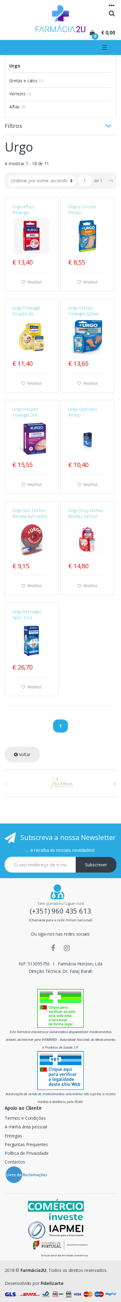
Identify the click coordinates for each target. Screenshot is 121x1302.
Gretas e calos (23, 81)
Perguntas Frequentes (26, 1144)
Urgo (14, 66)
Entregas (13, 1136)
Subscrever (96, 865)
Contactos (15, 1162)
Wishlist (34, 282)
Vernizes (17, 94)
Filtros (13, 126)
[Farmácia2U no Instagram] (67, 947)
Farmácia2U (33, 1270)
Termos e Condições (25, 1118)
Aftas (14, 107)
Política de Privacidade (27, 1153)
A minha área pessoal (26, 1127)
